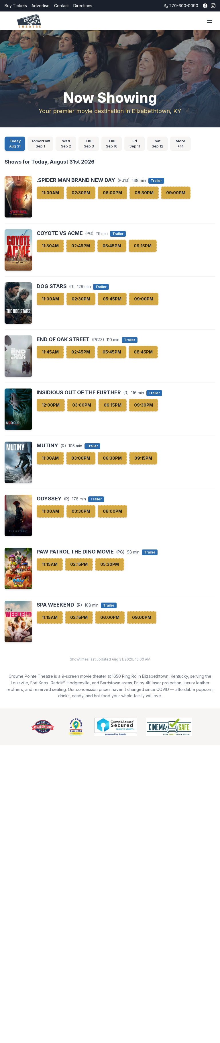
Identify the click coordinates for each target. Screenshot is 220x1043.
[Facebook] (205, 5)
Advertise (41, 5)
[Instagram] (213, 5)
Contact (61, 5)
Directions (82, 5)
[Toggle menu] (209, 20)
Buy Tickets (16, 5)
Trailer (156, 180)
